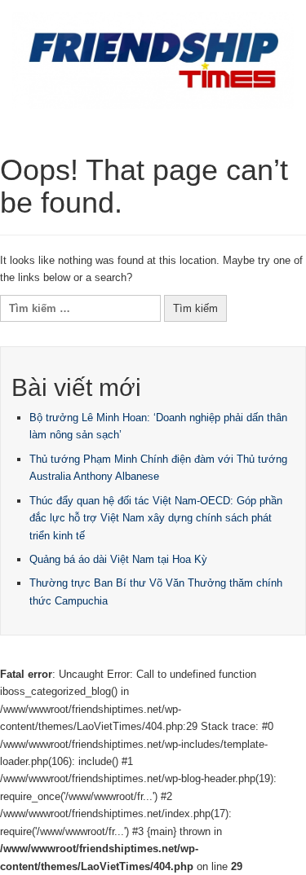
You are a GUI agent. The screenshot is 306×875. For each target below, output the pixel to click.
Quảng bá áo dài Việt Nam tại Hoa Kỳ (118, 559)
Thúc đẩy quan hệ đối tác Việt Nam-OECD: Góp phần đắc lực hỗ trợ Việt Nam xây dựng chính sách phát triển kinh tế (155, 518)
